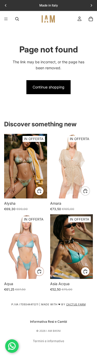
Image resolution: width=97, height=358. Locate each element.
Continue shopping (48, 87)
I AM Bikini (53, 330)
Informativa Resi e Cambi (48, 321)
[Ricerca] (17, 19)
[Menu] (6, 19)
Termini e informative (48, 341)
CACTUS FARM (76, 304)
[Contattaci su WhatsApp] (12, 346)
